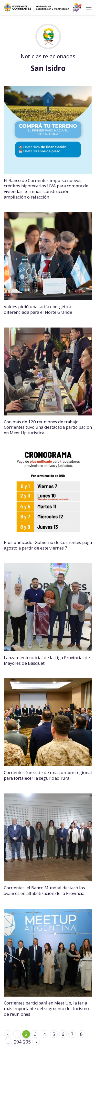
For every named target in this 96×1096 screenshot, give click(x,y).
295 (27, 1042)
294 (18, 1042)
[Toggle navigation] (88, 8)
